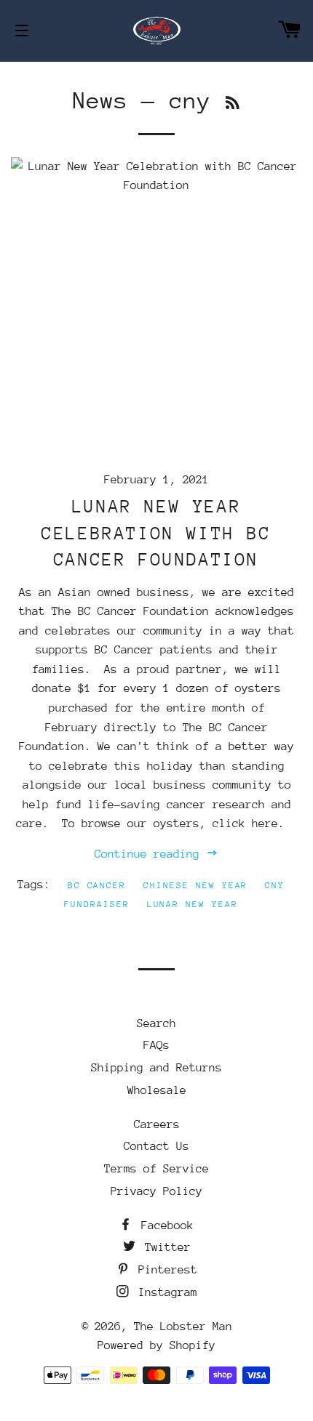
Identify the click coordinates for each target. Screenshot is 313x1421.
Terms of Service (156, 1168)
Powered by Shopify (156, 1345)
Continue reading (150, 854)
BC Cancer (97, 885)
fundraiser (97, 904)
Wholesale (156, 1090)
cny (275, 885)
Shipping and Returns (156, 1067)
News (100, 100)
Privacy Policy (156, 1191)
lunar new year (192, 904)
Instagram (164, 1292)
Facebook (164, 1225)
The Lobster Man (183, 1326)
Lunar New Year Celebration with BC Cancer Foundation (156, 532)
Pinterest (164, 1269)
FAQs (156, 1045)
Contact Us (156, 1146)
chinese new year (195, 885)
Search (156, 1023)
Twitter (164, 1247)
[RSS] (232, 103)
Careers (157, 1124)
